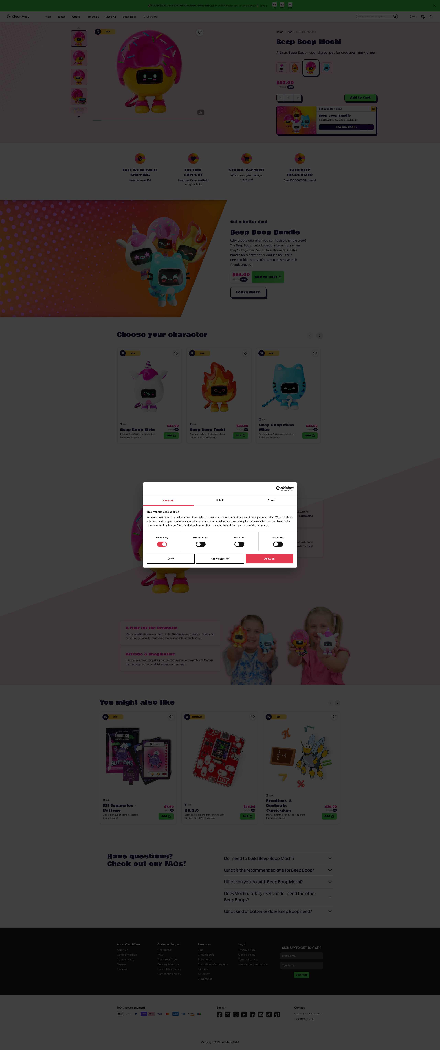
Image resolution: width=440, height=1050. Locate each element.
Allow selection (220, 558)
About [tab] (271, 500)
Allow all (269, 558)
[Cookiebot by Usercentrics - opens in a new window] (278, 488)
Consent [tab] (168, 500)
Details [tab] (220, 500)
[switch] (201, 544)
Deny (170, 558)
